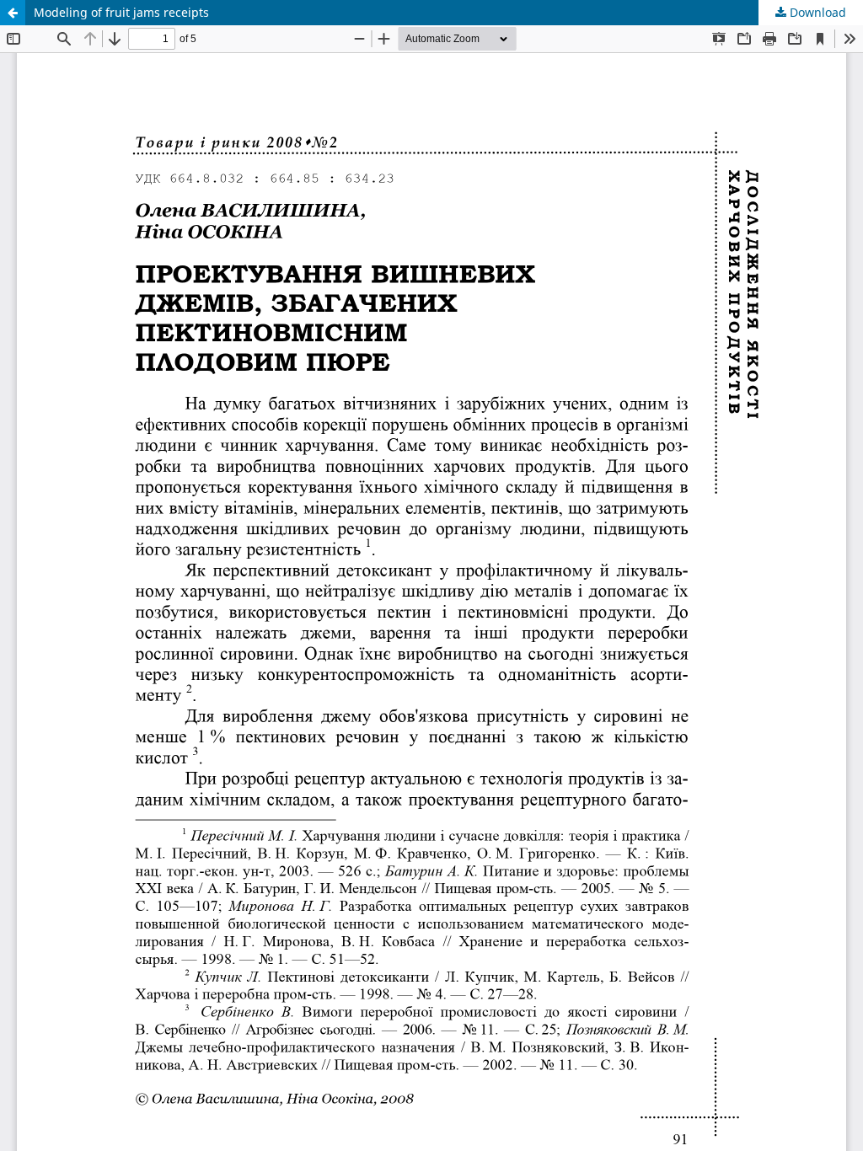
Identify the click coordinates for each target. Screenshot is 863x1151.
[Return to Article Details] (12, 12)
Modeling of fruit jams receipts (121, 12)
